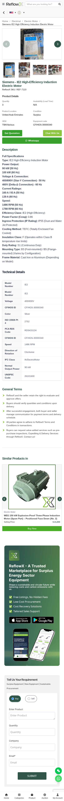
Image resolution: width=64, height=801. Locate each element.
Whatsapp (33, 140)
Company (14, 740)
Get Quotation (12, 133)
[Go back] (4, 12)
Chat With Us (52, 133)
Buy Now (32, 528)
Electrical (16, 21)
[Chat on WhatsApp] (58, 778)
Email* (12, 756)
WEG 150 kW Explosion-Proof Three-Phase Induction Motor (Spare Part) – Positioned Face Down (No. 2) (32, 517)
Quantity (13, 725)
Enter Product (16, 709)
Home (5, 21)
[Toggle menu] (3, 4)
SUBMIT (32, 776)
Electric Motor (31, 21)
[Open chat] (58, 770)
